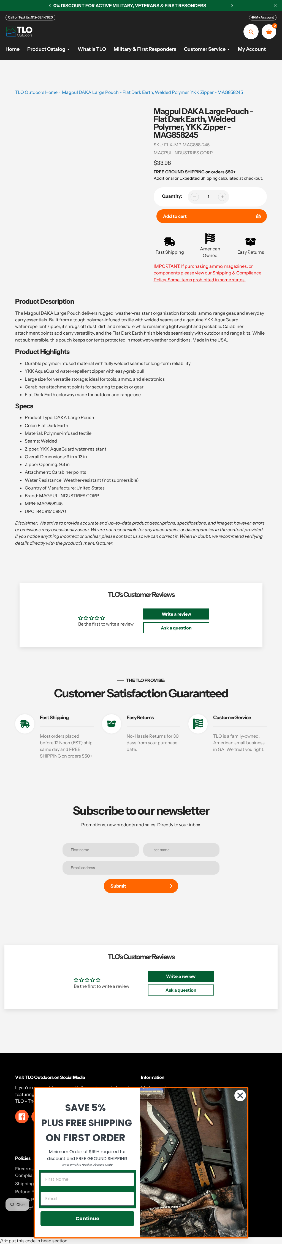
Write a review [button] (176, 614)
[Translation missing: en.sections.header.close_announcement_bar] (275, 5)
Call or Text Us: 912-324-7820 (30, 17)
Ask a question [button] (176, 628)
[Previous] (50, 5)
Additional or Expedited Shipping (186, 178)
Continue (87, 1218)
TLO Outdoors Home (36, 92)
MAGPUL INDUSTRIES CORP (183, 152)
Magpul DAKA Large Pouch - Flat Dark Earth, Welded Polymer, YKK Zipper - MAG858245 (152, 92)
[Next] (232, 5)
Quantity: (172, 196)
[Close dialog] (240, 1095)
